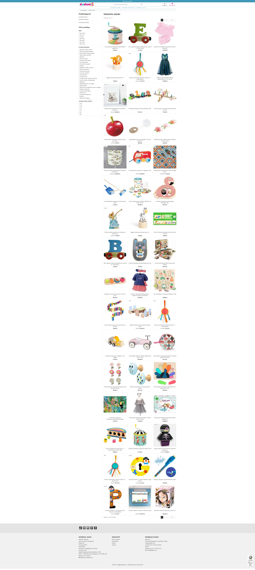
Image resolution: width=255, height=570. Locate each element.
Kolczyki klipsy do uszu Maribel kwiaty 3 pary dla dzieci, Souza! (115, 387)
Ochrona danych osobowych (86, 541)
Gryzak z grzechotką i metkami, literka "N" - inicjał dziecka (140, 78)
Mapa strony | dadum (84, 555)
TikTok (80, 528)
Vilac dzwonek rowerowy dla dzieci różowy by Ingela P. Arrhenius (164, 356)
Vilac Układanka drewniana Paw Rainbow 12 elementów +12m (165, 387)
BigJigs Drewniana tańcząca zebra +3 (140, 232)
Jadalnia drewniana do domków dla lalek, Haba (140, 325)
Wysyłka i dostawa (83, 539)
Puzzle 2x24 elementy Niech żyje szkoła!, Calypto (165, 263)
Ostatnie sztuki (83, 17)
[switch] (250, 565)
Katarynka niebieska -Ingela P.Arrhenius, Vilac (140, 448)
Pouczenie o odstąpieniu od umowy (88, 548)
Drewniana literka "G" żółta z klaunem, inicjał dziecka (140, 480)
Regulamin (81, 543)
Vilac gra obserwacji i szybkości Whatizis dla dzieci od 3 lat (140, 202)
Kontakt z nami (83, 550)
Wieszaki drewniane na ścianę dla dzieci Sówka (140, 387)
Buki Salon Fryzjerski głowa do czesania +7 (165, 510)
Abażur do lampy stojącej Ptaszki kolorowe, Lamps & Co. (115, 171)
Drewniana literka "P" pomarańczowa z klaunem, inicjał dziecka (115, 511)
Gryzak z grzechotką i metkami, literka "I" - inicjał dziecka (165, 325)
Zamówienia (115, 541)
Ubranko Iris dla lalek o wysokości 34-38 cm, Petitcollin (165, 47)
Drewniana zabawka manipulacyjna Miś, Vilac (140, 263)
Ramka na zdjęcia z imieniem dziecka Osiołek (140, 510)
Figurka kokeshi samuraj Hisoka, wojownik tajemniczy (165, 449)
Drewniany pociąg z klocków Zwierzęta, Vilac (140, 108)
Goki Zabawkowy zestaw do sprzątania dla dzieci (115, 202)
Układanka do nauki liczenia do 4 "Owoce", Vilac (115, 294)
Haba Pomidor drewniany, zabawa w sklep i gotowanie (115, 140)
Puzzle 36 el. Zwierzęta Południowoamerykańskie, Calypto (115, 418)
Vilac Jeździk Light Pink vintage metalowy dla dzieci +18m (140, 356)
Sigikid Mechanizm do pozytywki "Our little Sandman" (140, 140)
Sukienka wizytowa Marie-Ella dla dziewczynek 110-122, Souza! (165, 78)
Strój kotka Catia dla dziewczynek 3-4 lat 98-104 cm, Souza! (140, 418)
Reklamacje (82, 546)
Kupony (114, 545)
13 (171, 20)
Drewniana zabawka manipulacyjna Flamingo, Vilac (165, 202)
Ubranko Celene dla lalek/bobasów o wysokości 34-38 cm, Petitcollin (140, 294)
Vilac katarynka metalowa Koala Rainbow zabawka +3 (115, 47)
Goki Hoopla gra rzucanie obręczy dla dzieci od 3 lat (165, 109)
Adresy (114, 543)
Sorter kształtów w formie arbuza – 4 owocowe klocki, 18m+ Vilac (115, 449)
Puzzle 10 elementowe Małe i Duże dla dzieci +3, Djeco (165, 233)
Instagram (88, 528)
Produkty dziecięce (84, 19)
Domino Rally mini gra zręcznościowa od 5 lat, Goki (115, 325)
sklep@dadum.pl (152, 550)
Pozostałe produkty (84, 22)
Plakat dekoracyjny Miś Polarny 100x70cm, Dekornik (115, 109)
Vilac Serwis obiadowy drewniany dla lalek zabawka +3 (164, 418)
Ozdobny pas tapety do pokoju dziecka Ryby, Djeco (165, 171)
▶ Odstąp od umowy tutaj (85, 557)
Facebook (95, 528)
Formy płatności (83, 545)
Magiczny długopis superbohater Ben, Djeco (165, 479)
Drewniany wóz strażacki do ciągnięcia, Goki (140, 170)
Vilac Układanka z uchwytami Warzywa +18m (165, 294)
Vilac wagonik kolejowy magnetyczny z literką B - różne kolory (115, 263)
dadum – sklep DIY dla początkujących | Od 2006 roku (93, 554)
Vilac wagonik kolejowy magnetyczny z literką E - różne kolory (140, 47)
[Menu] (253, 556)
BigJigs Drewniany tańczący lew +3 (115, 77)
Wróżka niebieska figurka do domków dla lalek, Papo (115, 233)
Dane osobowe (116, 539)
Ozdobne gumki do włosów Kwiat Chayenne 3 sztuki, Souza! (165, 140)
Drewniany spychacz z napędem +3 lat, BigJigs (115, 356)
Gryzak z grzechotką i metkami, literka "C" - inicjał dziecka (115, 480)
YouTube (84, 528)
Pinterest (91, 528)
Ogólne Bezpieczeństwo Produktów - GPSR (90, 552)
